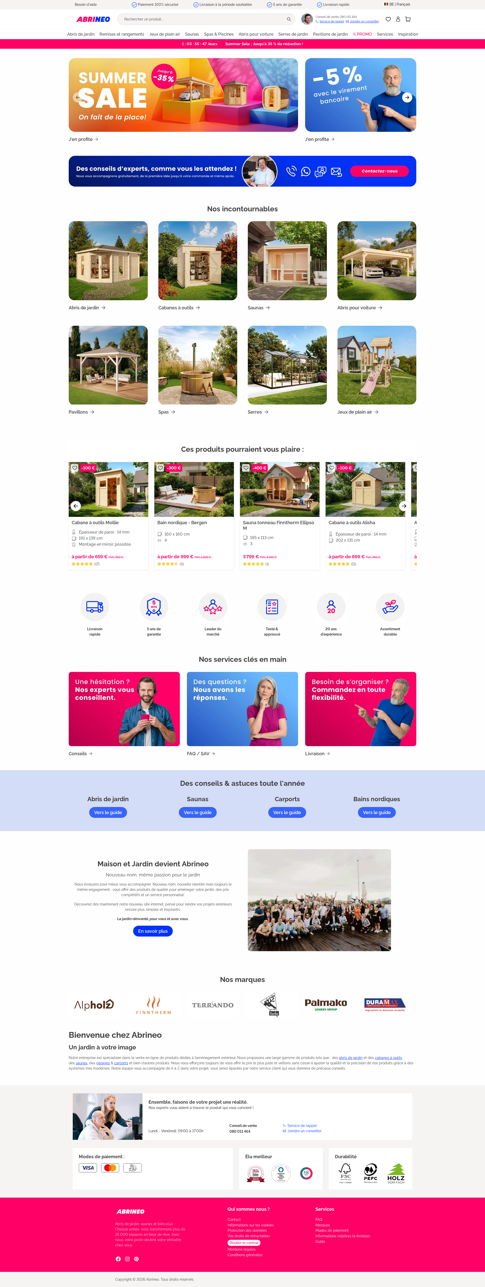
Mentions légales (242, 1249)
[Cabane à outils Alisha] (365, 489)
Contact (234, 1220)
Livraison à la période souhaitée (226, 5)
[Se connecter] (398, 19)
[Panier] (408, 19)
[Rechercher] (289, 19)
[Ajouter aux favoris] (74, 468)
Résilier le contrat (244, 1243)
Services (325, 1209)
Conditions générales (245, 1255)
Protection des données (247, 1230)
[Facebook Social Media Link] (118, 1259)
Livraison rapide (336, 5)
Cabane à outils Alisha (352, 522)
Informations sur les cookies (251, 1225)
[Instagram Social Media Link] (127, 1259)
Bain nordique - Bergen (182, 522)
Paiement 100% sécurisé (158, 5)
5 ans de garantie (287, 5)
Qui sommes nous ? (249, 1209)
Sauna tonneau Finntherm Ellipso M (278, 525)
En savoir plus (153, 931)
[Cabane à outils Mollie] (108, 489)
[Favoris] (388, 19)
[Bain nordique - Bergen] (194, 489)
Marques (323, 1225)
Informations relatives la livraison (343, 1236)
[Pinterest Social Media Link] (136, 1259)
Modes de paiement (332, 1230)
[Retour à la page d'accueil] (93, 19)
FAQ (319, 1220)
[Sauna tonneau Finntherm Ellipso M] (280, 489)
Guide (320, 1242)
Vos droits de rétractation (249, 1236)
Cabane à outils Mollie (95, 522)
